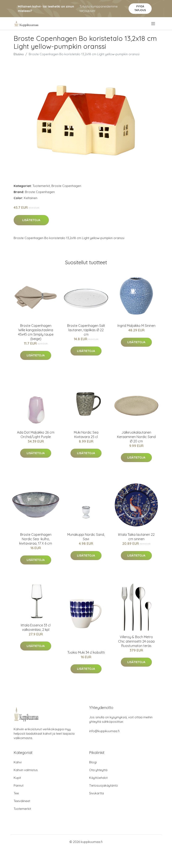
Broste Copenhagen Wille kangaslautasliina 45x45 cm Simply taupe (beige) (35, 332)
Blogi (93, 762)
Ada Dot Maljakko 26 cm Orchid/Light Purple (35, 434)
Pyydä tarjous (140, 8)
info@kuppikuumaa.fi (104, 731)
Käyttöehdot (98, 778)
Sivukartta (96, 793)
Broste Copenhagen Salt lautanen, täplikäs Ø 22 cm (86, 329)
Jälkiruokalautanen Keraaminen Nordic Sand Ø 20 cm (136, 436)
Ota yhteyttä (98, 770)
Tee (16, 793)
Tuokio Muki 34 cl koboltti (86, 652)
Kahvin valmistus (26, 770)
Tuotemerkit (41, 186)
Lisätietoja (31, 220)
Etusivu (19, 54)
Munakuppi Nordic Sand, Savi (86, 536)
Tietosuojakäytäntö (103, 785)
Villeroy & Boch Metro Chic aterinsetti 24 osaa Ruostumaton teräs (136, 641)
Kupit (17, 778)
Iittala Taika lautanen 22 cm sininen (136, 536)
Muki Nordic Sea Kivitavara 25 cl (86, 434)
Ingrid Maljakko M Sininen (136, 325)
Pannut (18, 785)
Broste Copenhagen (66, 186)
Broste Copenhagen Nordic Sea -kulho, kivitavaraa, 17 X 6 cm (35, 538)
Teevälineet (22, 801)
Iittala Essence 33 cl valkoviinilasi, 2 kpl (36, 627)
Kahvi (18, 762)
